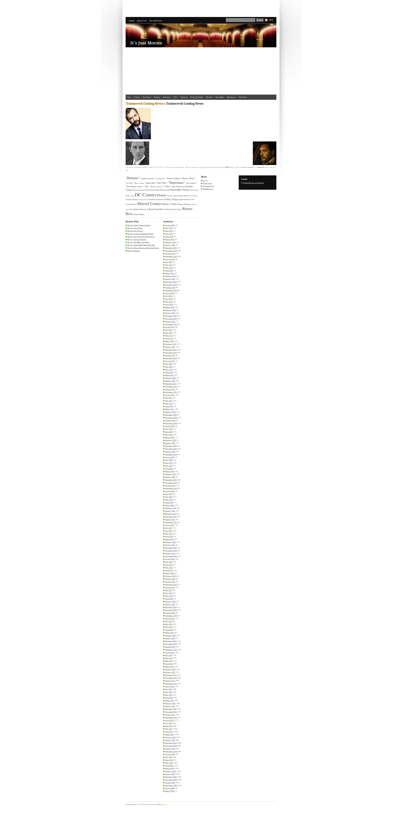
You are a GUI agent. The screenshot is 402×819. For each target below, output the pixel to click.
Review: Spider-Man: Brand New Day (141, 245)
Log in (205, 180)
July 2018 (168, 494)
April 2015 (169, 598)
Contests (137, 97)
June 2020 (169, 431)
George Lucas (143, 199)
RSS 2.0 (228, 167)
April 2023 (169, 338)
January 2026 (170, 245)
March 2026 (169, 239)
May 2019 (169, 465)
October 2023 (170, 321)
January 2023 (170, 347)
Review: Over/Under (135, 228)
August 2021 (170, 395)
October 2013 (170, 646)
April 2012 (169, 697)
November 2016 (171, 550)
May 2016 (169, 567)
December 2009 (171, 777)
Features (157, 97)
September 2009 (171, 785)
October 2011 (170, 714)
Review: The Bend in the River (139, 242)
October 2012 (170, 680)
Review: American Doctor (137, 239)
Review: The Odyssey (135, 231)
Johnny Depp (170, 199)
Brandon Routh (138, 190)
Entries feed (207, 183)
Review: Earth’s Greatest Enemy (139, 225)
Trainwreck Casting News (144, 103)
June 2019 (169, 463)
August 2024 (170, 293)
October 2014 (170, 613)
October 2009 (170, 782)
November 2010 (171, 746)
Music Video (170, 204)
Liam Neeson (131, 204)
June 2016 (169, 564)
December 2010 (171, 743)
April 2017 (169, 536)
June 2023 (169, 332)
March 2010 (169, 768)
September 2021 (171, 392)
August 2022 (170, 361)
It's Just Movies (146, 43)
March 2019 (169, 471)
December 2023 (171, 315)
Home (131, 21)
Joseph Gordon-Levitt (186, 199)
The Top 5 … (244, 97)
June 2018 (169, 497)
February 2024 (170, 310)
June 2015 (169, 593)
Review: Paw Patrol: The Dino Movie (141, 236)
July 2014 (168, 621)
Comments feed (208, 186)
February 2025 (170, 276)
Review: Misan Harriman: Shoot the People (143, 248)
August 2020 (170, 426)
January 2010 (170, 774)
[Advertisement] (201, 7)
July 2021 (168, 398)
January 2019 (170, 477)
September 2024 (171, 290)
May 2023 (169, 335)
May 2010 (169, 762)
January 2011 (170, 740)
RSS (271, 20)
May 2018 (169, 499)
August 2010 (170, 754)
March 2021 (169, 409)
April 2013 (169, 663)
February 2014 (170, 635)
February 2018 (170, 508)
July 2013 (168, 655)
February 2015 (170, 601)
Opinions (184, 97)
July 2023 (168, 330)
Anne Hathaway (178, 186)
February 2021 (170, 412)
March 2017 (169, 539)
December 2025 (171, 248)
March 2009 (169, 791)
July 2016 (168, 562)
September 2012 (171, 683)
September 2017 (171, 522)
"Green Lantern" (173, 178)
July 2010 (168, 757)
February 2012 (170, 703)
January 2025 (170, 279)
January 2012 (170, 706)
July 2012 (168, 689)
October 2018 (170, 485)
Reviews (209, 97)
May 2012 (169, 695)
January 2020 (170, 443)
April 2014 (169, 630)
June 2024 (169, 299)
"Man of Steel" (139, 183)
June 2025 (169, 265)
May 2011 (169, 729)
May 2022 (169, 369)
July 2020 (168, 429)
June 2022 (169, 366)
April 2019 (169, 468)
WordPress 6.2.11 (161, 804)
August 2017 (170, 525)
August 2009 (170, 788)
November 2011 (171, 712)
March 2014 (169, 632)
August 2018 (170, 491)
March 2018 (169, 505)
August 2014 (170, 618)
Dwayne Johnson (172, 196)
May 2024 (169, 301)
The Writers (155, 21)
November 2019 (171, 448)
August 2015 (170, 587)
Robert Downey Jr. (141, 209)
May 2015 (169, 596)
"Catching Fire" (160, 178)
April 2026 (169, 236)
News (176, 97)
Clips (129, 97)
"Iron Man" (129, 183)
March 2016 (169, 573)
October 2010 (170, 748)
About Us (142, 21)
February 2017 (170, 542)
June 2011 (169, 726)
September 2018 (171, 488)
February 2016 (170, 576)
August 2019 (170, 457)
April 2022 (169, 372)
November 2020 (171, 417)
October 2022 (170, 355)
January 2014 (170, 638)
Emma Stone (183, 195)
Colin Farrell (194, 190)
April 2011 (169, 731)
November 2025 (171, 250)
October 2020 (170, 420)
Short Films (219, 97)
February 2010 (170, 771)
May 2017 (169, 533)
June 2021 (169, 400)
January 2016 (170, 579)
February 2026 (170, 242)
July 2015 (168, 590)
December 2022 (171, 349)
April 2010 (169, 765)
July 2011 (168, 723)
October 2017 (170, 519)
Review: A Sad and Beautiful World (140, 233)
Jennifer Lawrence (156, 199)
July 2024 (168, 296)
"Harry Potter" (188, 178)
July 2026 (168, 228)
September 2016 (171, 556)
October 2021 (170, 389)
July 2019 (168, 460)
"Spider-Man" (150, 183)
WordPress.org (208, 189)
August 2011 (170, 720)
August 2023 (170, 327)
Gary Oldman (193, 196)
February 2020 (170, 440)
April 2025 (169, 270)
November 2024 (171, 284)
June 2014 (169, 624)
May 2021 (169, 403)
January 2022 (170, 381)
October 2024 (170, 287)
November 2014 (171, 610)
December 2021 (171, 383)
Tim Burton (167, 209)
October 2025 (170, 253)
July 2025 (168, 262)
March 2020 (169, 437)
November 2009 (171, 779)
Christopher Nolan (179, 189)
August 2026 (170, 225)
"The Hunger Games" (134, 186)
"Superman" (176, 182)
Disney (161, 195)
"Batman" (132, 177)
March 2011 (169, 734)
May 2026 (169, 233)
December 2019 (171, 446)
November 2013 (171, 644)
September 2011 (171, 717)
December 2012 (171, 675)
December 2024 (171, 282)
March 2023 (169, 341)
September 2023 (171, 324)
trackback (260, 167)
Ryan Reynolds (156, 209)
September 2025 (171, 256)
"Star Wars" (162, 182)
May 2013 (169, 661)
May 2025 (169, 267)
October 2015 (170, 581)
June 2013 (169, 658)
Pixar (131, 209)
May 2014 (169, 627)
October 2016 (170, 553)
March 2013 (169, 666)
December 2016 (171, 547)
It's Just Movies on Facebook (253, 183)
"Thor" (146, 186)
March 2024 (169, 307)
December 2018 (171, 480)
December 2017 (171, 514)
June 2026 (169, 231)
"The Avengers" (191, 183)
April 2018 (169, 502)
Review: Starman (134, 250)
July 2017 (168, 528)
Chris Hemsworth (162, 190)
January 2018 (170, 511)
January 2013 (170, 672)
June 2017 (169, 530)
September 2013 (171, 649)
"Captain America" (147, 178)
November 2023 (171, 318)
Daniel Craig (130, 196)
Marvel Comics (149, 203)
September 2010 (171, 751)
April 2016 (169, 570)
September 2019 (171, 454)
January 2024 (170, 313)
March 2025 (169, 273)
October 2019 (170, 451)
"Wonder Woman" (156, 186)
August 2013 (170, 652)
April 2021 (169, 406)
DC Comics (146, 194)
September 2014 (171, 615)
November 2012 (171, 678)
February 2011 (170, 737)
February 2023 (170, 344)
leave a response (248, 167)
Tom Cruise (176, 209)
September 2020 (171, 423)
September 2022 (171, 358)
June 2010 (169, 760)
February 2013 (170, 669)
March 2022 (169, 375)
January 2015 (170, 604)
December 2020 (171, 415)
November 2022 (171, 352)
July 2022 (168, 364)
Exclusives (147, 97)
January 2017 (170, 545)
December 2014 (171, 607)
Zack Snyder (139, 214)
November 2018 (171, 482)
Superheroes (231, 97)
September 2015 (171, 584)
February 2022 (170, 378)
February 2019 (170, 474)
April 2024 (169, 304)
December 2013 (171, 641)
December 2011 (171, 709)
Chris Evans (150, 189)
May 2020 (169, 434)
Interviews (167, 97)
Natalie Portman (184, 204)
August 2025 (170, 259)
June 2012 (169, 692)
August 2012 (170, 686)
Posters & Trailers (196, 97)
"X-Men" (167, 186)
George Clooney (132, 199)
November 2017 (171, 516)
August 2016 (170, 559)
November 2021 (171, 386)
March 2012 (169, 700)
